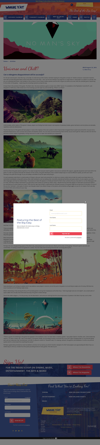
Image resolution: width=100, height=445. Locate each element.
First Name (53, 217)
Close (85, 202)
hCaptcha (79, 237)
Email (51, 210)
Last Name (53, 225)
